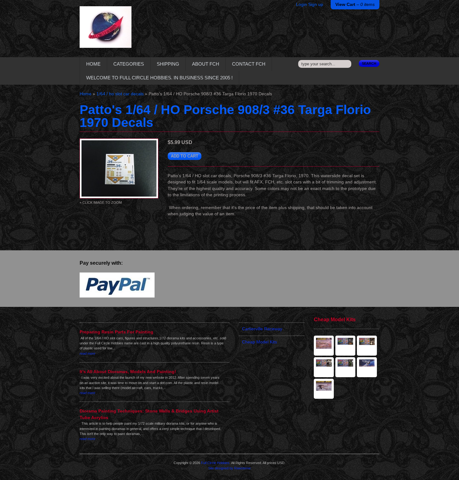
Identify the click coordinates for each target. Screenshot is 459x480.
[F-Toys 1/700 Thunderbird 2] (345, 367)
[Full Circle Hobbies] (105, 31)
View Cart (355, 4)
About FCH (205, 64)
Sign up (315, 4)
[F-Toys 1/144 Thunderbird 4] (345, 346)
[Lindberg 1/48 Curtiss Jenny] (324, 389)
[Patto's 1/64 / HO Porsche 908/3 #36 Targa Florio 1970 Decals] (119, 168)
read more (87, 353)
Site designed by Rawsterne (229, 468)
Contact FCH (248, 64)
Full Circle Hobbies (215, 463)
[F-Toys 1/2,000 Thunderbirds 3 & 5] (367, 346)
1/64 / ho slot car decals (120, 94)
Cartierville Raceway (262, 329)
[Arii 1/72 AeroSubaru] (324, 346)
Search (369, 63)
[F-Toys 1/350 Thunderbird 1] (324, 367)
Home (93, 64)
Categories (128, 64)
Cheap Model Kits (259, 342)
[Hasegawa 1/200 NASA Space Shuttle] (367, 367)
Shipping (168, 64)
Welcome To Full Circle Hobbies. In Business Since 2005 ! (159, 77)
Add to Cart (184, 156)
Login (301, 4)
